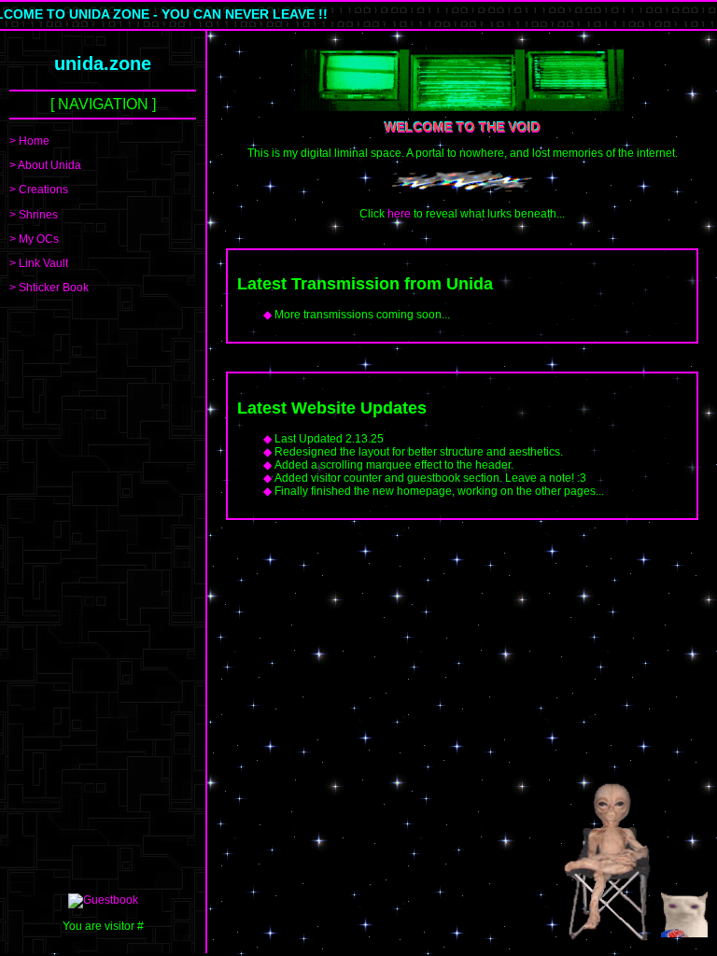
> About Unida (45, 165)
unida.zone (102, 63)
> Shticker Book (49, 287)
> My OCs (34, 239)
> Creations (38, 189)
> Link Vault (38, 263)
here (399, 213)
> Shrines (33, 214)
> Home (29, 141)
